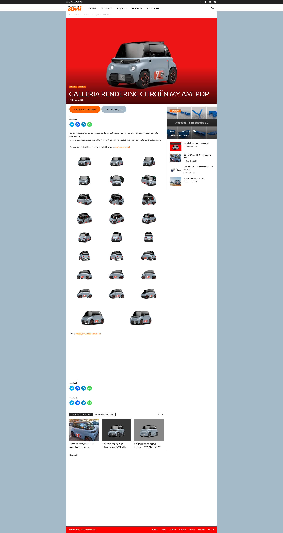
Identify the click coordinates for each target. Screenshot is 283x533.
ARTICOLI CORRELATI (81, 414)
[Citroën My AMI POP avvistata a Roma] (84, 430)
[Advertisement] (116, 359)
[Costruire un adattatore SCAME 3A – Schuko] (175, 169)
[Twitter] (210, 2)
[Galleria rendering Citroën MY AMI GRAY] (149, 430)
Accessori (152, 8)
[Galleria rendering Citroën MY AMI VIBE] (116, 430)
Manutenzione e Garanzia (194, 178)
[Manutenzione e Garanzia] (175, 181)
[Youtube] (214, 2)
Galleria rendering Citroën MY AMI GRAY (147, 445)
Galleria (73, 87)
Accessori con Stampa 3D (183, 131)
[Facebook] (201, 2)
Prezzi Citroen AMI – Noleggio (196, 143)
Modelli (106, 8)
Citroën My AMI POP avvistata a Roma (81, 445)
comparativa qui (122, 146)
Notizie (92, 8)
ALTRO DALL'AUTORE (104, 414)
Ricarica (137, 8)
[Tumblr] (206, 2)
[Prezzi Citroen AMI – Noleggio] (175, 146)
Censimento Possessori (85, 109)
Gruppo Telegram (114, 109)
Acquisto (121, 8)
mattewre (173, 135)
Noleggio (182, 529)
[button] (212, 8)
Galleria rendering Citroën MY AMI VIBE (114, 445)
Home (71, 15)
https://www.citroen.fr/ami (88, 333)
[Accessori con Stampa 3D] (192, 122)
